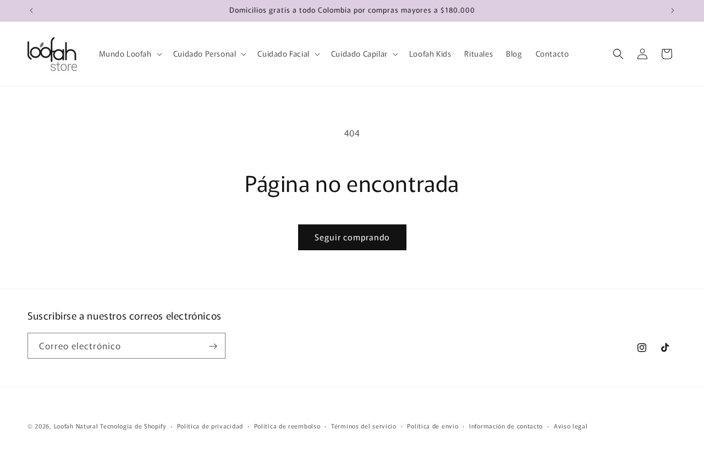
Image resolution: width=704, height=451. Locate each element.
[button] (129, 53)
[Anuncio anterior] (31, 10)
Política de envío (432, 425)
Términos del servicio (364, 425)
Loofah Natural (76, 425)
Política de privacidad (210, 425)
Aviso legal (571, 425)
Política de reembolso (287, 425)
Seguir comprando (352, 237)
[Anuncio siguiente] (673, 10)
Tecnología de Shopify (133, 425)
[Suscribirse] (213, 346)
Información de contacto (506, 425)
